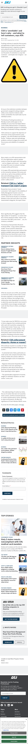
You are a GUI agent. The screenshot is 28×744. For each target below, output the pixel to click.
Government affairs (7, 537)
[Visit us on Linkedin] (9, 705)
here (22, 404)
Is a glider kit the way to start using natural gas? (8, 439)
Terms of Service (8, 22)
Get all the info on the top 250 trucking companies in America (14, 607)
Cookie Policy (6, 730)
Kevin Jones (4, 38)
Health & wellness (6, 576)
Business (4, 28)
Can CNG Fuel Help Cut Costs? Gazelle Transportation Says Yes (8, 282)
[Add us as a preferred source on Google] (7, 410)
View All (19, 642)
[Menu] (2, 2)
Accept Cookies (14, 741)
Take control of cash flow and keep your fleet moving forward (9, 261)
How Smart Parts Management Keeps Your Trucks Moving (8, 270)
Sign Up (5, 698)
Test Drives (4, 554)
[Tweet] (18, 410)
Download (8, 642)
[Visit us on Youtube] (12, 705)
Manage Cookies (14, 733)
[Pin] (22, 410)
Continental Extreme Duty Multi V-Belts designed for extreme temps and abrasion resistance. (9, 461)
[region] (14, 730)
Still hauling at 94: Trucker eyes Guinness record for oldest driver (9, 580)
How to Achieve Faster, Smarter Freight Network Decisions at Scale (8, 250)
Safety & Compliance (7, 565)
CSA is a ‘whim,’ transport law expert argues (14, 184)
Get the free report (11, 619)
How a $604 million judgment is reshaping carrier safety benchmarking (9, 569)
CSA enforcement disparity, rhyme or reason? (13, 341)
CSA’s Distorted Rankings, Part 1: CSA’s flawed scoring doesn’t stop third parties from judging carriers (9, 429)
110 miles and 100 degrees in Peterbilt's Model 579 (8, 557)
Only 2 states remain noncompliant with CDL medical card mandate (12, 541)
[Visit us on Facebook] (2, 705)
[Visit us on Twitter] (5, 705)
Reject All (14, 737)
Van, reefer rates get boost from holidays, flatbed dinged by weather (9, 450)
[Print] (3, 410)
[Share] (11, 410)
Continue (7, 493)
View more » (4, 288)
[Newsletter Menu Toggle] (26, 2)
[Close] (26, 719)
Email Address (6, 486)
